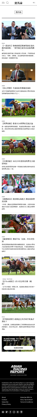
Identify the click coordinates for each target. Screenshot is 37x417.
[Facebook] (10, 411)
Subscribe (5, 402)
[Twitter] (6, 411)
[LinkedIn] (17, 411)
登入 (34, 2)
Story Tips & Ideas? (26, 399)
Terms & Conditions (26, 402)
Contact (4, 399)
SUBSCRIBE (18, 348)
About (4, 397)
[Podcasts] (21, 411)
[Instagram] (13, 411)
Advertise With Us (26, 397)
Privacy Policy (6, 404)
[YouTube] (2, 411)
